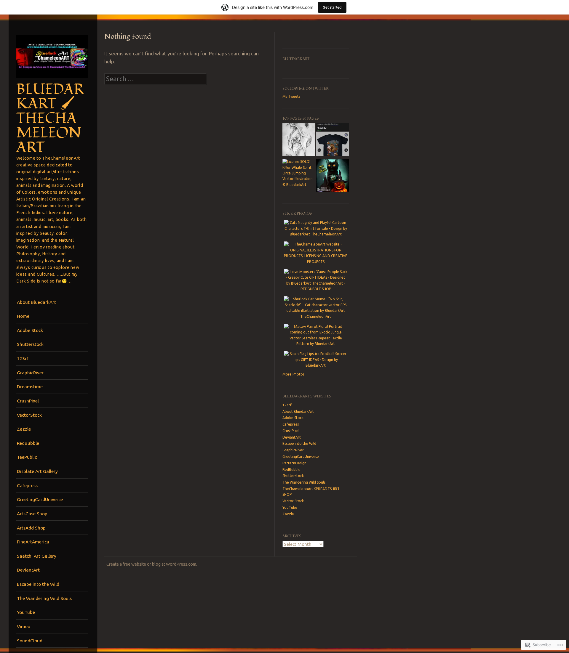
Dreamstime (30, 386)
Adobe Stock (30, 330)
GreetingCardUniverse (40, 499)
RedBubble (28, 443)
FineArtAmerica (33, 541)
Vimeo (23, 626)
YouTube (26, 612)
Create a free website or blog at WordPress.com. (151, 564)
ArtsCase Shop (32, 513)
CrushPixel (28, 400)
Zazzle (24, 428)
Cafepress (27, 485)
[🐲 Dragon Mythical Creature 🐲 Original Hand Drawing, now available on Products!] (298, 140)
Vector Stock (293, 501)
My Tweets (291, 96)
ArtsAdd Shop (31, 527)
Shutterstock (30, 344)
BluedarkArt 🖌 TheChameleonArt (50, 118)
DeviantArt (28, 569)
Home (23, 316)
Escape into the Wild (38, 584)
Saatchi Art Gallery (36, 556)
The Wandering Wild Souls (44, 598)
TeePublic (27, 457)
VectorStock (29, 415)
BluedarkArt (295, 59)
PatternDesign (294, 463)
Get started (332, 7)
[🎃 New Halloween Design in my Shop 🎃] (332, 176)
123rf (22, 358)
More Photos (293, 374)
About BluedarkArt (36, 302)
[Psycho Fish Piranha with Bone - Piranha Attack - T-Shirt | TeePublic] (332, 140)
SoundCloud (29, 640)
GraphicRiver (30, 372)
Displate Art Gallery (37, 471)
